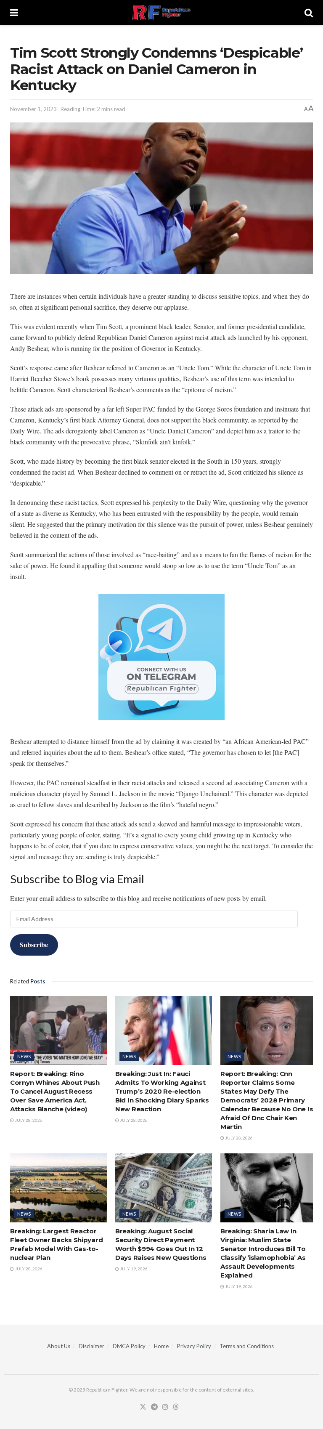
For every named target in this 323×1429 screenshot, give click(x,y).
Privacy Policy (194, 1346)
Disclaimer (91, 1346)
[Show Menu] (14, 12)
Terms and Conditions (247, 1346)
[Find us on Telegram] (154, 1407)
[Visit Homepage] (161, 12)
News (24, 1056)
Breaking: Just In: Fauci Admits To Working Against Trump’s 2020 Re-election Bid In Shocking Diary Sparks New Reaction (162, 1091)
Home (161, 1346)
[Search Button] (308, 12)
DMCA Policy (129, 1346)
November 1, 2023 (33, 109)
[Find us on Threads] (176, 1407)
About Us (58, 1346)
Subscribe (34, 944)
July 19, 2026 (133, 1268)
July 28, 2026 (28, 1120)
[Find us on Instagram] (165, 1407)
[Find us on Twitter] (143, 1407)
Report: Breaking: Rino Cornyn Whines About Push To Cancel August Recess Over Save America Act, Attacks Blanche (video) (55, 1091)
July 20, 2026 (28, 1268)
